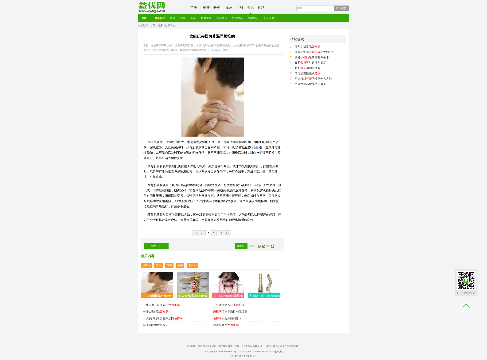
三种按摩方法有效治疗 (161, 304)
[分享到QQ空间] (268, 246)
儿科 (193, 18)
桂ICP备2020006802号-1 (244, 356)
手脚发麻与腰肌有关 (310, 84)
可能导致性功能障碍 (230, 311)
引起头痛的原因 (227, 318)
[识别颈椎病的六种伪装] (157, 284)
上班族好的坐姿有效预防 (163, 318)
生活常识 (221, 18)
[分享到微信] (263, 246)
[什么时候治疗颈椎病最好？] (228, 284)
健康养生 (159, 18)
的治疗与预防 (155, 324)
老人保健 (268, 18)
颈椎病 (146, 265)
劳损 (180, 265)
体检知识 (253, 18)
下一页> (224, 233)
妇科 (183, 18)
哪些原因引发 (226, 324)
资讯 (250, 8)
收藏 (241, 245)
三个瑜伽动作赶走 (228, 304)
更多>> (192, 265)
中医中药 (237, 18)
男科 (172, 18)
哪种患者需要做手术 (312, 57)
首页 (193, 8)
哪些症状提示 (307, 46)
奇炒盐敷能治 (155, 311)
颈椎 (150, 142)
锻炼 (158, 265)
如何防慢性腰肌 (307, 73)
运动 (261, 8)
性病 (256, 147)
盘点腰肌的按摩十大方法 (313, 78)
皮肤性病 (206, 18)
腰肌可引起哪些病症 (310, 62)
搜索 (343, 8)
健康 (144, 18)
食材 (229, 8)
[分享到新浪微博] (259, 246)
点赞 (155, 245)
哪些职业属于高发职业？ (315, 52)
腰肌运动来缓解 (307, 68)
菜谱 (206, 8)
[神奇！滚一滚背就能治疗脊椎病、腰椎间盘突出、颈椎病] (264, 284)
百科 (239, 8)
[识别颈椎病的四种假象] (193, 284)
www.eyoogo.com (233, 351)
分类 (216, 8)
